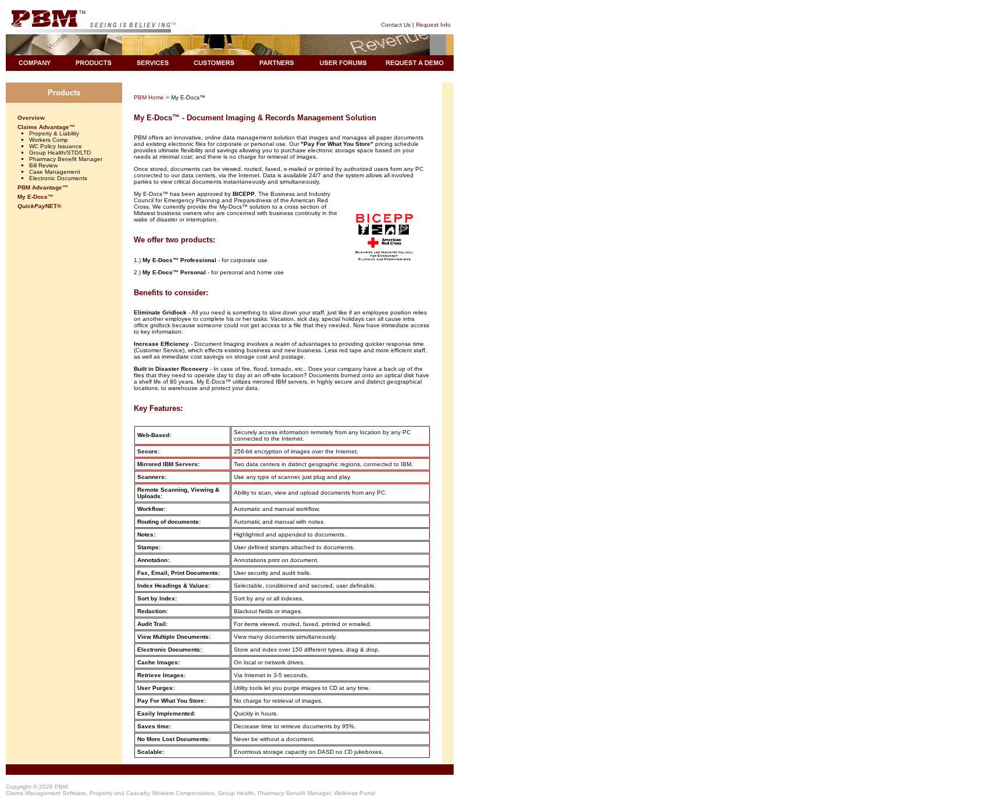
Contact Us (396, 25)
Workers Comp (48, 140)
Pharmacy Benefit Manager (65, 159)
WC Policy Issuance (55, 146)
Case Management (54, 172)
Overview (31, 118)
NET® (39, 206)
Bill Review (43, 165)
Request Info (433, 25)
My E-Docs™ (35, 197)
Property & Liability (54, 133)
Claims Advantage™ (46, 127)
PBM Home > (151, 97)
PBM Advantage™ (42, 187)
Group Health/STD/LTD (60, 152)
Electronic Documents (58, 178)
